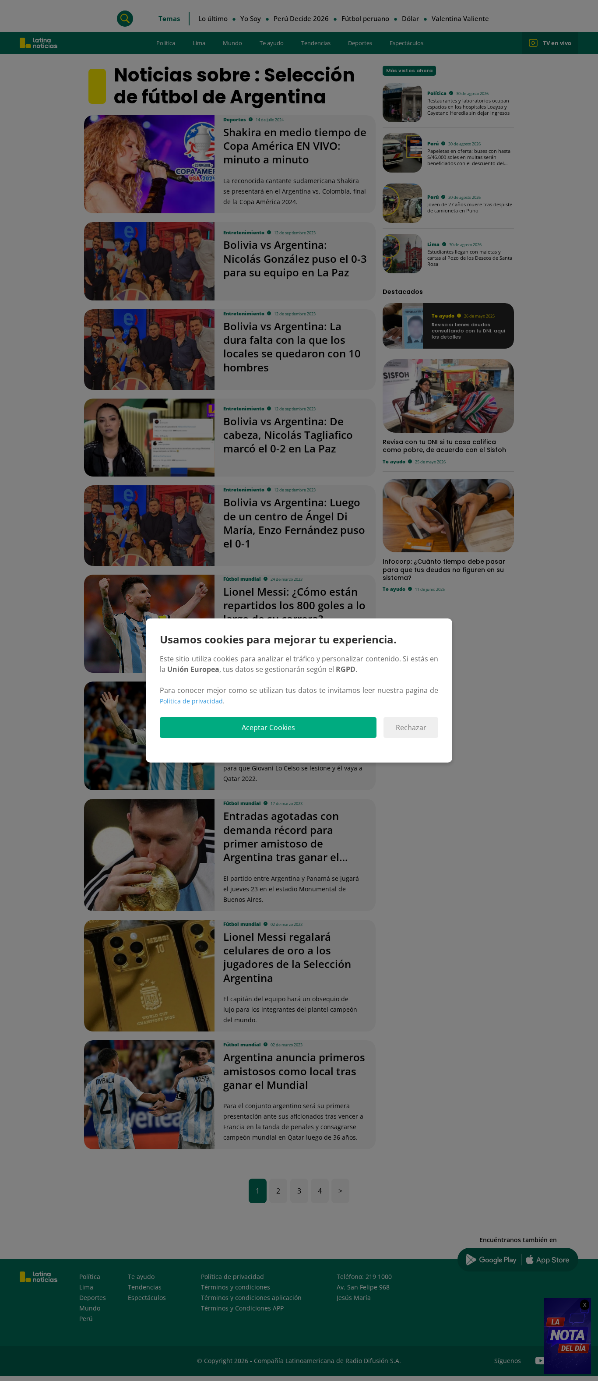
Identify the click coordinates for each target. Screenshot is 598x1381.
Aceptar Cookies (268, 727)
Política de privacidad (191, 701)
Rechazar (411, 727)
